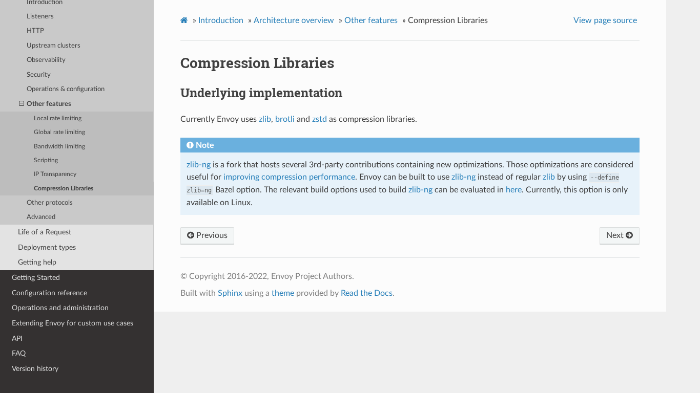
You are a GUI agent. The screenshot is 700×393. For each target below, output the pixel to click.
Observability (46, 60)
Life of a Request (44, 232)
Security (39, 75)
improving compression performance (289, 177)
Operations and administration (60, 308)
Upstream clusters (53, 45)
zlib (265, 119)
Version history (35, 369)
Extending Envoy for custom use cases (72, 323)
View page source (605, 20)
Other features (49, 104)
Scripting (46, 160)
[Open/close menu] (21, 104)
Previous (211, 235)
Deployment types (47, 247)
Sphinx (230, 293)
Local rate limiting (57, 118)
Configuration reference (49, 293)
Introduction (220, 20)
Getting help (37, 262)
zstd (319, 119)
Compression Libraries (63, 188)
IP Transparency (55, 174)
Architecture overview (294, 20)
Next (616, 235)
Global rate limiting (59, 132)
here (514, 190)
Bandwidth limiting (59, 146)
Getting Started (36, 277)
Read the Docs (367, 293)
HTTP (35, 31)
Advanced (41, 217)
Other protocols (50, 203)
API (17, 338)
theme (283, 293)
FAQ (19, 353)
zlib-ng (199, 165)
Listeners (40, 16)
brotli (285, 119)
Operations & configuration (66, 89)
